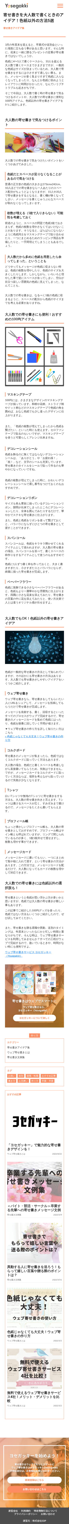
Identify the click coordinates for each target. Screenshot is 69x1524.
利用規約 (25, 1510)
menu (60, 6)
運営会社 (13, 1510)
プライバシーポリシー (26, 1514)
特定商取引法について (45, 1510)
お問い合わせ (48, 1514)
